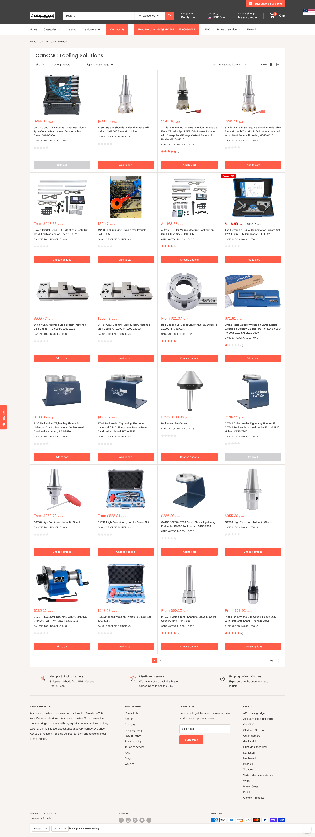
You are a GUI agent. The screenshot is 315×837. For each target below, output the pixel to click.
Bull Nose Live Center (174, 423)
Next (272, 660)
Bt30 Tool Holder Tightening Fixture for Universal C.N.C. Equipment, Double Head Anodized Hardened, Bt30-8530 (59, 427)
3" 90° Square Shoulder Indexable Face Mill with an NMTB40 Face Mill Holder (123, 129)
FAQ (207, 29)
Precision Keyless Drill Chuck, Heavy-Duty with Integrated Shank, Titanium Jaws (250, 618)
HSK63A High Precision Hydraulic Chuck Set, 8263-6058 (124, 618)
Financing (252, 29)
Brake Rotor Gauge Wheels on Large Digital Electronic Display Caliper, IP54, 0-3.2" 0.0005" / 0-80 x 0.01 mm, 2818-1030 (253, 328)
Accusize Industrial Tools (258, 718)
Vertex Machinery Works (258, 775)
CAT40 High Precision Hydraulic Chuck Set (123, 522)
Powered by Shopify (40, 818)
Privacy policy (133, 741)
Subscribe (191, 739)
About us (130, 724)
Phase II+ (249, 763)
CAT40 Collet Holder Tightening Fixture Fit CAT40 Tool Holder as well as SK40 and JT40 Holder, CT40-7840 (252, 427)
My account (246, 17)
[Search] (169, 16)
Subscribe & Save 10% (268, 3)
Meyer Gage (250, 786)
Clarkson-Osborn (253, 730)
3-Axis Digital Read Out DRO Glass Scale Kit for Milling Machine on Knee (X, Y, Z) (61, 232)
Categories (50, 29)
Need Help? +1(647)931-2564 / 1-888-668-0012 (166, 29)
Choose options (62, 259)
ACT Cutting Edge (254, 713)
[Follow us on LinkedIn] (148, 820)
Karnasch (249, 752)
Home (33, 29)
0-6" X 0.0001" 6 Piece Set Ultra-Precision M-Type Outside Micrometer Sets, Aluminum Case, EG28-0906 (61, 131)
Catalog (71, 29)
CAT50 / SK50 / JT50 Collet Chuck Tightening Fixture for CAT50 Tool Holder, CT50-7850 (188, 524)
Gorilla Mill (249, 741)
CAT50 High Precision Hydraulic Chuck (248, 522)
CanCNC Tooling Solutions (50, 140)
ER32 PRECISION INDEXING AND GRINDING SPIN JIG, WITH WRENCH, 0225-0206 (60, 618)
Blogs (128, 758)
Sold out (62, 164)
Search (129, 718)
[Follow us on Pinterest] (135, 820)
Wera (246, 780)
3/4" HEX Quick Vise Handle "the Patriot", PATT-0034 (122, 232)
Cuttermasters (251, 735)
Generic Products (253, 797)
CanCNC (248, 724)
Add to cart (125, 164)
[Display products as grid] (271, 64)
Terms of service (227, 29)
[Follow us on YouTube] (142, 820)
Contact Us (117, 29)
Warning (129, 763)
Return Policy (133, 735)
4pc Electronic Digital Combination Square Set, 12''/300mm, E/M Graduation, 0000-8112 (253, 232)
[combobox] (98, 16)
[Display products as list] (277, 64)
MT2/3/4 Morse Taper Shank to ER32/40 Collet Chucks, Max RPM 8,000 (188, 618)
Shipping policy (134, 730)
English (37, 828)
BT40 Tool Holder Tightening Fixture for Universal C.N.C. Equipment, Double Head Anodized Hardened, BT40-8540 (122, 427)
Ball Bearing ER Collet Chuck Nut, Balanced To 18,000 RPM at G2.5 (189, 326)
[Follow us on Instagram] (128, 820)
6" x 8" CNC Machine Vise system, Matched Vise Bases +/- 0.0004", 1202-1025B (124, 326)
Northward (249, 758)
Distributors (89, 29)
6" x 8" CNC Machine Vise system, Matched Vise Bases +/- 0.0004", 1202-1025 (60, 326)
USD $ (56, 828)
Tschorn (248, 769)
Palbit (246, 792)
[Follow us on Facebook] (121, 820)
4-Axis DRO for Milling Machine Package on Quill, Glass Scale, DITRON (187, 232)
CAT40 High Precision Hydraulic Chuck (57, 522)
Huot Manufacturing (255, 746)
